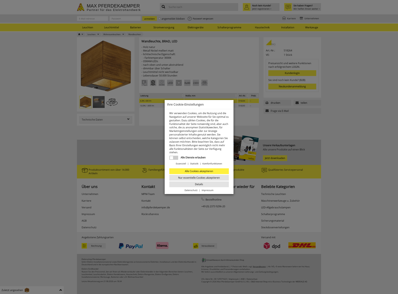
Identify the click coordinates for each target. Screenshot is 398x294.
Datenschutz (191, 190)
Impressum (207, 190)
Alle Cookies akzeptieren (199, 171)
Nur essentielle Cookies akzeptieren (199, 177)
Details (199, 184)
